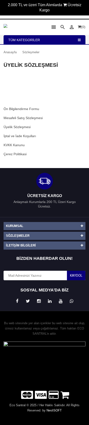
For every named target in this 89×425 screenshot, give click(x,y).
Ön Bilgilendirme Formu (21, 109)
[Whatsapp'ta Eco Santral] (71, 301)
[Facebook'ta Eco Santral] (17, 301)
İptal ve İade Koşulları (20, 136)
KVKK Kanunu (14, 145)
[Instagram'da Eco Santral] (39, 301)
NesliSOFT (54, 410)
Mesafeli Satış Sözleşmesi (23, 118)
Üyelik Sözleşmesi (17, 127)
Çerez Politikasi (15, 154)
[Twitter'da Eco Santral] (28, 301)
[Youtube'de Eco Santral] (61, 301)
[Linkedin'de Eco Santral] (50, 301)
